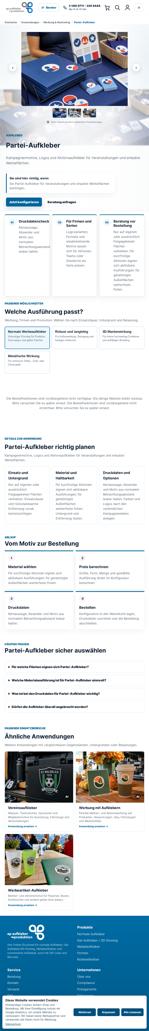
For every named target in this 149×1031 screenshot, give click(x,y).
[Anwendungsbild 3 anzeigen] (89, 113)
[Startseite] (19, 7)
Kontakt (13, 983)
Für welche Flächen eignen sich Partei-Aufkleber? (50, 667)
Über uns (83, 977)
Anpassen (108, 1012)
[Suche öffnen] (117, 7)
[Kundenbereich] (127, 7)
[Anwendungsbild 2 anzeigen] (74, 113)
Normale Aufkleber (91, 934)
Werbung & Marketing (56, 22)
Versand (13, 989)
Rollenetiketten (88, 959)
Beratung (14, 977)
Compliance (86, 983)
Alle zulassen (132, 1012)
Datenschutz (13, 1024)
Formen (82, 953)
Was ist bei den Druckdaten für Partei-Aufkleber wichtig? (56, 694)
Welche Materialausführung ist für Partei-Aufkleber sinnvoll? (59, 680)
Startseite (11, 22)
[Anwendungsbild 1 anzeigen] (59, 113)
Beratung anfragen (62, 202)
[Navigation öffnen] (139, 7)
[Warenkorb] (107, 7)
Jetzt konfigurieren (24, 202)
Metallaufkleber (88, 946)
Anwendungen (30, 22)
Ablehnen (84, 1012)
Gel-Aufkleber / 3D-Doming (97, 940)
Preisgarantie (86, 989)
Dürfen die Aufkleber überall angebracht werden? (50, 707)
